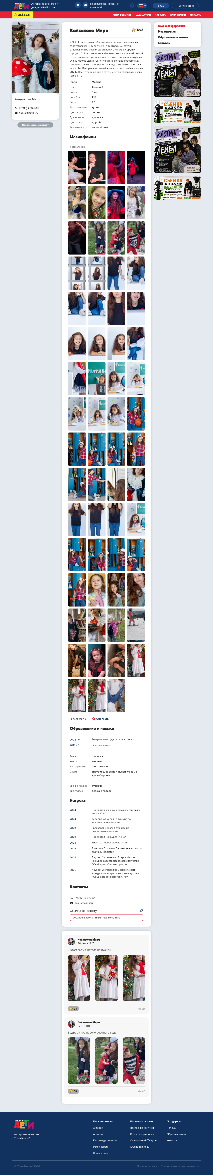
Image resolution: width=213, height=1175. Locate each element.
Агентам (98, 1134)
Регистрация (185, 5)
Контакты (195, 15)
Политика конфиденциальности (180, 1166)
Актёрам (98, 1127)
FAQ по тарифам (139, 1146)
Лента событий (122, 15)
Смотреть (102, 719)
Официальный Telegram (144, 1140)
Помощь (171, 1127)
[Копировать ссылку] (141, 910)
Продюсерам (100, 1153)
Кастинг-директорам (105, 1140)
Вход (161, 5)
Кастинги (160, 15)
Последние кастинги (142, 1127)
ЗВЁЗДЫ (24, 15)
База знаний (178, 15)
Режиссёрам (100, 1146)
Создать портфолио (142, 1134)
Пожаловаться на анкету (35, 125)
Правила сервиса (147, 1166)
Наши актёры (143, 15)
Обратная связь (176, 1134)
